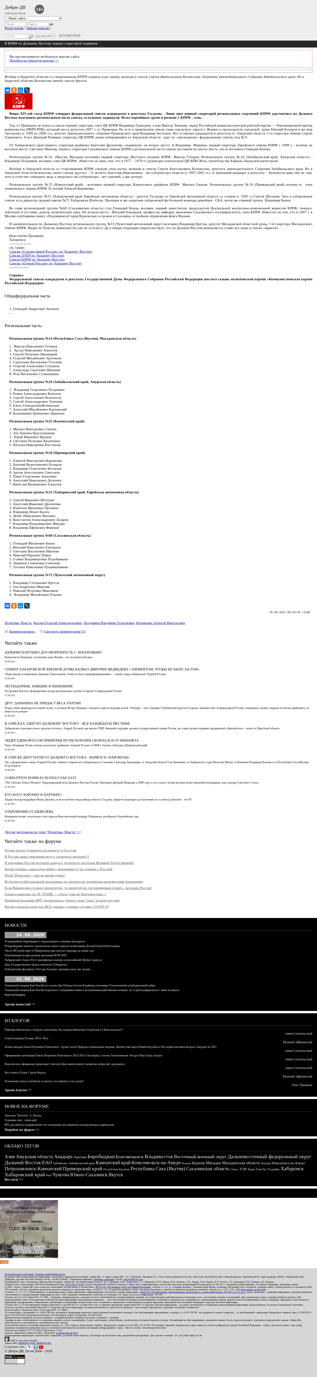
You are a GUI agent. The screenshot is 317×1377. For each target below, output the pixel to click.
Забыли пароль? (38, 28)
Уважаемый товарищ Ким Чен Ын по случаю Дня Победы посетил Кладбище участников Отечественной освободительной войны (80, 985)
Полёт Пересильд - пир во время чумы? (35, 875)
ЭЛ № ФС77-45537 (74, 1284)
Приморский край (82, 1168)
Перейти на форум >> (22, 1130)
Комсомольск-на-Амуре (156, 1162)
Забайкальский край (82, 1163)
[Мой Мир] (20, 90)
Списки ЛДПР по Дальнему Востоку (37, 255)
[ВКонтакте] (7, 90)
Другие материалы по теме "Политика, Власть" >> (43, 832)
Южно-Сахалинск (88, 1174)
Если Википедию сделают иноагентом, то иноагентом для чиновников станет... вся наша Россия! (78, 888)
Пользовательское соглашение (19, 1274)
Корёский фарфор (15, 994)
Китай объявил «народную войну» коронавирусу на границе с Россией (58, 869)
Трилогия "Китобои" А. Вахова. (23, 1115)
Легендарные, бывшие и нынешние (39, 686)
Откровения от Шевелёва (29, 811)
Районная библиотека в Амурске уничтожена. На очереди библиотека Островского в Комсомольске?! (64, 1029)
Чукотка (60, 1174)
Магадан (213, 1162)
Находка (266, 1163)
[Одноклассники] (14, 90)
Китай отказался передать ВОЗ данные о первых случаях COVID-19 (57, 906)
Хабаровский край (25, 1174)
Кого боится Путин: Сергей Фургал (25, 1072)
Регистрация (14, 28)
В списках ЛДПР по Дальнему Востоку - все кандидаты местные (67, 723)
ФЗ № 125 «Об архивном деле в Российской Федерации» (123, 1287)
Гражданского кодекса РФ (253, 1289)
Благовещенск (130, 1156)
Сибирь (234, 1169)
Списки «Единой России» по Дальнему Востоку (45, 263)
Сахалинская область (207, 1168)
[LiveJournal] (27, 90)
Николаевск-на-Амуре (288, 1163)
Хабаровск (292, 1168)
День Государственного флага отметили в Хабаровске (36, 964)
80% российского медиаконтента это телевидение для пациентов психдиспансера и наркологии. (59, 1124)
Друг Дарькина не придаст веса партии (43, 703)
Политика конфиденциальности (50, 1274)
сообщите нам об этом (67, 1333)
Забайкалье (60, 1163)
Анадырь (63, 1156)
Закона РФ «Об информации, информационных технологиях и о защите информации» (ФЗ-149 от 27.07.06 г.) (193, 1292)
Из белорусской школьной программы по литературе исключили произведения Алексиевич (74, 881)
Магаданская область (241, 1162)
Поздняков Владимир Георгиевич (109, 623)
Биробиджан (101, 1156)
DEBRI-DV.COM (26, 1343)
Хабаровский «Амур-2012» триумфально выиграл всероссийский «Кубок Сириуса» (53, 960)
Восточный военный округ (200, 1156)
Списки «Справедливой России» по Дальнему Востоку (50, 251)
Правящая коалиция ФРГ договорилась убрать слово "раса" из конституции (62, 900)
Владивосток (159, 1156)
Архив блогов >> (18, 1090)
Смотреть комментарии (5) (64, 631)
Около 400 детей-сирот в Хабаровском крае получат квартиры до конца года (49, 950)
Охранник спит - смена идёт (21, 1120)
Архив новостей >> (20, 1004)
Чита (49, 1175)
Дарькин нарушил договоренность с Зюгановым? (53, 652)
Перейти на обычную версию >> (34, 60)
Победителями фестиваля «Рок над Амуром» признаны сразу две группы (48, 969)
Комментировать (22, 631)
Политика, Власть (18, 623)
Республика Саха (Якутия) (158, 1168)
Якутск (115, 1174)
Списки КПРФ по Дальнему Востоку (37, 259)
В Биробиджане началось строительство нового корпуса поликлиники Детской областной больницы (62, 946)
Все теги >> (14, 1179)
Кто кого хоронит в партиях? (33, 795)
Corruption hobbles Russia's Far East (40, 778)
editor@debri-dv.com (133, 1279)
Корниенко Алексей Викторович (160, 623)
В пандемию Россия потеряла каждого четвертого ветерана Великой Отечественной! (69, 863)
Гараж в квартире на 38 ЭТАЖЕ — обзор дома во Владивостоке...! (55, 894)
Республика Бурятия (116, 1169)
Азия (10, 1156)
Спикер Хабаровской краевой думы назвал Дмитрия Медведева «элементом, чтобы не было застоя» (102, 669)
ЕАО (47, 1162)
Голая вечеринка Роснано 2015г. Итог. (27, 1038)
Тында (251, 1169)
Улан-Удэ (261, 1169)
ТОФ (242, 1169)
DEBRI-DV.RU (43, 1343)
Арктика (80, 1157)
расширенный (69, 35)
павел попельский (298, 1033)
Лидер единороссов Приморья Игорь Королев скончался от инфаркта (72, 740)
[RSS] (4, 1262)
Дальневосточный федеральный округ (269, 1156)
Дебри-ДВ (15, 7)
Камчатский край (113, 1162)
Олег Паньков (302, 1085)
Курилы (198, 1163)
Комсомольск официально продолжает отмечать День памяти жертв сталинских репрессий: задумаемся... (66, 1064)
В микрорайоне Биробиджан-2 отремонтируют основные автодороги (45, 941)
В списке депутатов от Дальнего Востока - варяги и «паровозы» (67, 757)
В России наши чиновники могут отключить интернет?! (47, 856)
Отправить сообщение (103, 1279)
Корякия (186, 1163)
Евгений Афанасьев (297, 1042)
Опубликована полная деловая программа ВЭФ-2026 (36, 955)
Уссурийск (273, 1169)
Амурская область (34, 1156)
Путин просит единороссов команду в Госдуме (41, 850)
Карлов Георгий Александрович (57, 623)
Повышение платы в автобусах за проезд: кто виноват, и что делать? (44, 1081)
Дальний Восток (23, 1162)
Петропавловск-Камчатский (33, 1168)
